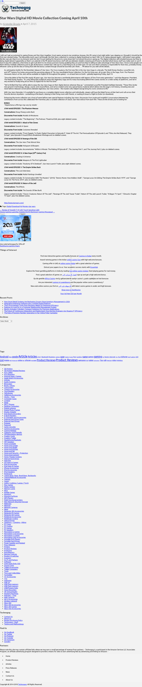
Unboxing (7, 580)
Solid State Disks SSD (12, 564)
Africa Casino (50, 278)
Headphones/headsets (12, 440)
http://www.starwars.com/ (14, 203)
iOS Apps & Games (11, 462)
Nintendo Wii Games (12, 515)
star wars (31, 206)
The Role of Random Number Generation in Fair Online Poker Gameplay (30, 313)
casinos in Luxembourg (61, 282)
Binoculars (8, 384)
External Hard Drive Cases (14, 419)
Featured (7, 425)
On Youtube (8, 638)
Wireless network (10, 601)
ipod (129, 357)
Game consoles (10, 427)
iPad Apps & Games (11, 466)
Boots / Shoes (9, 386)
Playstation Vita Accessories (15, 537)
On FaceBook (9, 632)
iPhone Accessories (11, 468)
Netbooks (7, 504)
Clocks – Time (9, 397)
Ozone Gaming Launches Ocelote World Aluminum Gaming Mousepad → (27, 212)
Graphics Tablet (10, 438)
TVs (5, 579)
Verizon (109, 360)
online (20, 360)
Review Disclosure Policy (13, 620)
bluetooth (45, 357)
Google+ (7, 642)
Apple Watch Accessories (13, 378)
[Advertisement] (71, 335)
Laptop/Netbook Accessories (15, 477)
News (6, 509)
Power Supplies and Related (14, 543)
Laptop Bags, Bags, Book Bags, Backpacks (20, 476)
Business (52, 357)
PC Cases (7, 524)
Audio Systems (9, 382)
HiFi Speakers (9, 442)
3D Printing (8, 369)
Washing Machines (11, 594)
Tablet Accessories (11, 567)
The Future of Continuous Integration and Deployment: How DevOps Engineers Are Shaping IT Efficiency (43, 311)
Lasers (6, 481)
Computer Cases (10, 399)
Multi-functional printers (13, 500)
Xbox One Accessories (12, 609)
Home (106, 357)
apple (15, 356)
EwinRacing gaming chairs (10, 246)
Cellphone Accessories (12, 395)
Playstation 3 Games (12, 535)
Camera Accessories (11, 389)
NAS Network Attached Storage (16, 502)
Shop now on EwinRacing (71, 290)
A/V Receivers (9, 374)
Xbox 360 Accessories (12, 605)
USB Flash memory (11, 584)
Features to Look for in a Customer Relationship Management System (30, 307)
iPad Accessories (10, 464)
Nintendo (14, 360)
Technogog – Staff (11, 622)
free (74, 357)
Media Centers (9, 487)
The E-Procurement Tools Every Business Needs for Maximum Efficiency (31, 305)
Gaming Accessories (11, 429)
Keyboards (8, 474)
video (114, 360)
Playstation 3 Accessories (13, 534)
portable (33, 360)
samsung (82, 360)
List (2, 360)
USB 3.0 (7, 582)
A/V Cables (8, 372)
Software (7, 562)
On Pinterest (8, 636)
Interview (7, 461)
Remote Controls (10, 554)
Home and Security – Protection (16, 453)
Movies (25, 206)
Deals (6, 402)
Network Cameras (11, 507)
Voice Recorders (10, 590)
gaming (98, 356)
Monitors (7, 494)
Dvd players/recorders (12, 414)
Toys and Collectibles (12, 573)
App (10, 357)
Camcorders (8, 387)
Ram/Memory (9, 552)
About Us (7, 618)
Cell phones (8, 393)
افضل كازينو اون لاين (69, 275)
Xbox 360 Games (10, 607)
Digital (9, 206)
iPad (119, 357)
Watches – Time (10, 595)
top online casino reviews (78, 271)
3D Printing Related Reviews (14, 371)
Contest (7, 401)
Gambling (79, 357)
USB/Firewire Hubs (11, 588)
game (85, 356)
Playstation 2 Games (12, 532)
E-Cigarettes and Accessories (15, 417)
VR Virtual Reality (10, 592)
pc (24, 360)
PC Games (8, 528)
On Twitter (8, 634)
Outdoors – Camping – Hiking (15, 522)
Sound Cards (9, 565)
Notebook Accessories (12, 517)
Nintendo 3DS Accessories (14, 511)
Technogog (22, 684)
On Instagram (9, 640)
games (91, 357)
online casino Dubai (67, 263)
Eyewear (7, 423)
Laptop (133, 357)
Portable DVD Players (12, 539)
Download (16, 206)
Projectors (8, 550)
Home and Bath (10, 444)
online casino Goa (74, 260)
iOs (117, 357)
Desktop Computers (11, 406)
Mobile (6, 360)
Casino (67, 357)
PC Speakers (8, 530)
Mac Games (8, 485)
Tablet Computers (11, 569)
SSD (87, 360)
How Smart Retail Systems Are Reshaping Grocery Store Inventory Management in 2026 (37, 302)
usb (105, 360)
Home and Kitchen (11, 449)
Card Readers (9, 391)
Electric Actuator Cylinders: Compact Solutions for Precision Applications (31, 309)
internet (112, 357)
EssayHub (94, 267)
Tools (6, 571)
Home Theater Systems (13, 457)
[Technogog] (16, 13)
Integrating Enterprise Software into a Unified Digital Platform (27, 303)
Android (4, 356)
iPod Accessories (10, 470)
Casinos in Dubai (85, 256)
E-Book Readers (10, 416)
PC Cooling (8, 526)
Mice (6, 491)
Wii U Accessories (11, 599)
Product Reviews (46, 360)
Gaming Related (10, 431)
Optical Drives (9, 520)
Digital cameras (10, 408)
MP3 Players (8, 498)
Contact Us (8, 617)
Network (7, 506)
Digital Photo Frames (12, 410)
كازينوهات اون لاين (65, 286)
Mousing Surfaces (11, 496)
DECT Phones (9, 404)
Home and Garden (11, 446)
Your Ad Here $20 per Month (71, 294)
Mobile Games (9, 492)
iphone (124, 357)
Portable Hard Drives (12, 541)
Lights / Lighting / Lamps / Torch (16, 483)
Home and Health (10, 447)
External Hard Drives (12, 421)
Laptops (7, 479)
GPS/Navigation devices (13, 434)
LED (136, 357)
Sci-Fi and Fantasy (11, 560)
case (62, 356)
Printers (7, 547)
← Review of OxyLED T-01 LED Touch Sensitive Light (19, 210)
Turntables (8, 575)
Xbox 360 (7, 603)
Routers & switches (11, 556)
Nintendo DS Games (11, 513)
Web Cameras (9, 597)
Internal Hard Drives (11, 459)
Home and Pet (9, 451)
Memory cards (9, 489)
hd (21, 206)
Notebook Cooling (11, 519)
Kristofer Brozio (11, 23)
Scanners (7, 558)
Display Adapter (10, 412)
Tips (101, 360)
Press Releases (9, 545)
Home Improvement (11, 455)
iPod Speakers (9, 472)
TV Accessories (10, 577)
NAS (11, 360)
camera (57, 357)
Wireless (120, 360)
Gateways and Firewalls (13, 432)
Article (22, 356)
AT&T (39, 357)
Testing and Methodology (14, 624)
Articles (32, 356)
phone (28, 360)
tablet (91, 360)
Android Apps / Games (12, 376)
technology (96, 360)
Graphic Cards (9, 436)
